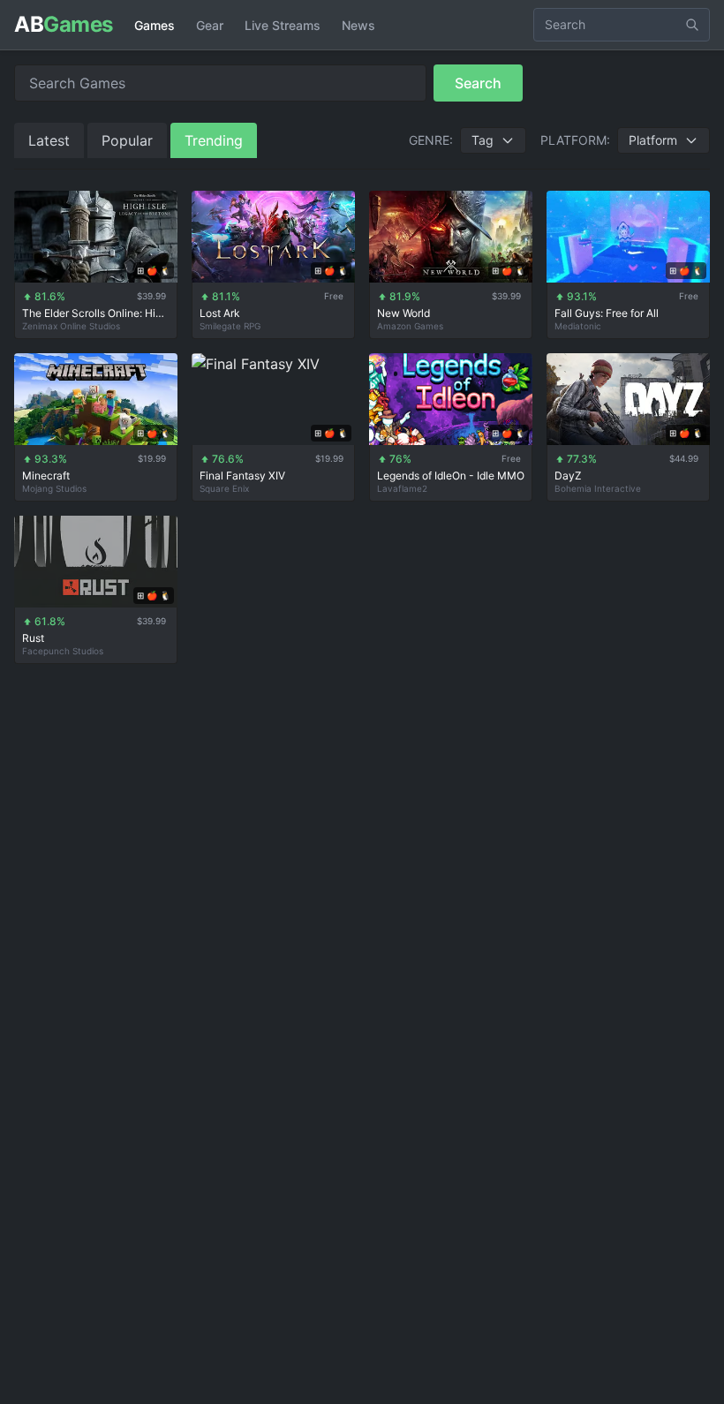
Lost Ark (220, 313)
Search (478, 83)
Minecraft (46, 475)
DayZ (568, 475)
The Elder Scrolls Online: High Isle (96, 313)
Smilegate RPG (230, 326)
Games (154, 25)
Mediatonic (577, 326)
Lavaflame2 (402, 488)
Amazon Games (410, 326)
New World (403, 313)
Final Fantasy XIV (242, 475)
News (358, 25)
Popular (127, 140)
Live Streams (283, 25)
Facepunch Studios (62, 650)
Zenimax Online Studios (71, 326)
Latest (49, 140)
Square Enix (224, 488)
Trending (214, 140)
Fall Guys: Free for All (606, 313)
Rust (33, 638)
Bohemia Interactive (597, 488)
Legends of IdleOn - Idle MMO (450, 475)
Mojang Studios (54, 488)
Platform (653, 139)
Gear (209, 25)
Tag (482, 139)
